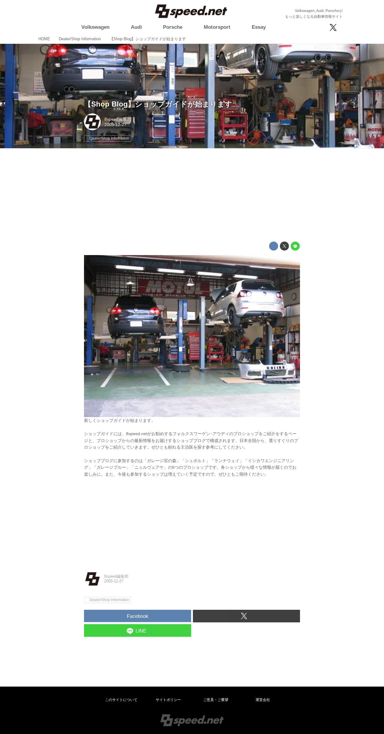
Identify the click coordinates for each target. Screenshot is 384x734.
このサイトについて (121, 700)
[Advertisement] (192, 195)
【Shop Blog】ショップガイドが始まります (158, 104)
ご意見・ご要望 (215, 700)
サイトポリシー (168, 700)
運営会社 (263, 700)
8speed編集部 (117, 119)
